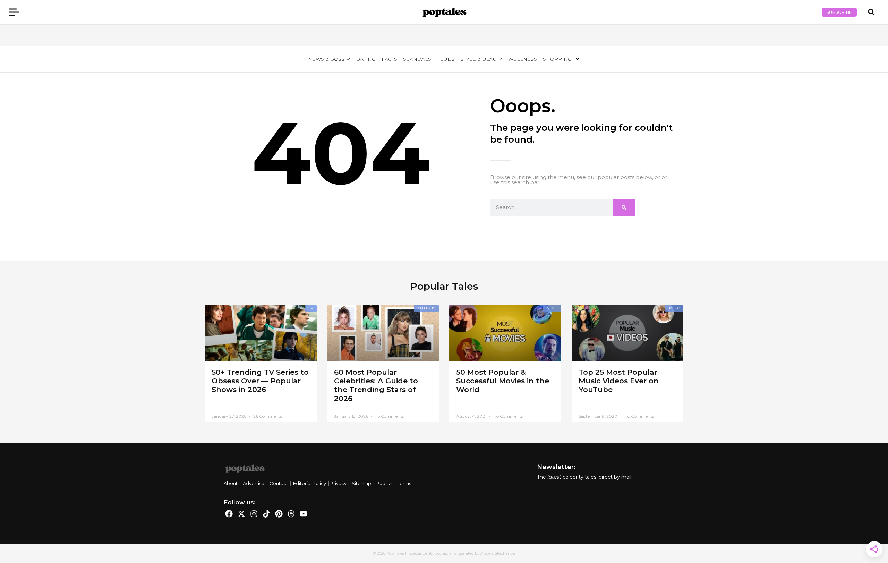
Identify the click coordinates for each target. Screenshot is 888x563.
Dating (366, 59)
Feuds (446, 59)
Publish (384, 483)
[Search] (624, 207)
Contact (279, 483)
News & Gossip (329, 59)
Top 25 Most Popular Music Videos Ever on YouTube (619, 381)
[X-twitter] (241, 514)
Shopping (557, 59)
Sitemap (361, 483)
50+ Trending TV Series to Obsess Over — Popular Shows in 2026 (260, 381)
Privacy (338, 483)
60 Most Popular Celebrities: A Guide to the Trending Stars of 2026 (376, 385)
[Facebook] (229, 514)
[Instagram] (254, 514)
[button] (871, 12)
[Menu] (14, 12)
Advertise (253, 483)
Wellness (522, 59)
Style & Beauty (481, 59)
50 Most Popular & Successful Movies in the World (502, 381)
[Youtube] (303, 514)
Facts (389, 59)
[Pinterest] (278, 514)
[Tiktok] (266, 514)
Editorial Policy (309, 483)
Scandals (417, 59)
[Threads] (291, 514)
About (231, 483)
